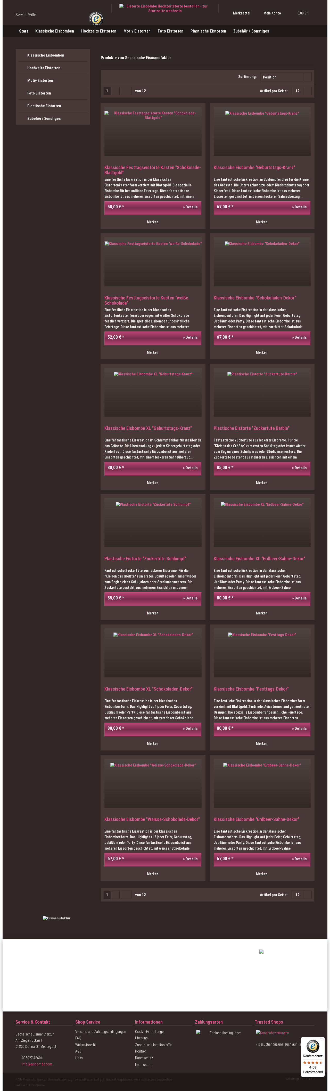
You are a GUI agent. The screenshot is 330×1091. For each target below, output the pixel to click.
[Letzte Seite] (126, 91)
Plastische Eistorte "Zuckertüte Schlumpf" (145, 558)
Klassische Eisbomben (45, 55)
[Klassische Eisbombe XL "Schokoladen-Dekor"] (152, 652)
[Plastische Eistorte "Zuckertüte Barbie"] (262, 392)
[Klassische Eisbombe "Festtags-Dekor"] (262, 652)
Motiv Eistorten (40, 80)
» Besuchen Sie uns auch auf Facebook (284, 1044)
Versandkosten (84, 1079)
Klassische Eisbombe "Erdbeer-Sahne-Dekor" (256, 819)
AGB (78, 1051)
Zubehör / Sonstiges (44, 118)
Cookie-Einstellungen (150, 1032)
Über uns (141, 1038)
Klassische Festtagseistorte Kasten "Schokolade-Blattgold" (152, 170)
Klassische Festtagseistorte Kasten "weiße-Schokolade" (147, 300)
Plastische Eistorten (44, 106)
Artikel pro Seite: (274, 91)
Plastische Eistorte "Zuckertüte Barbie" (252, 428)
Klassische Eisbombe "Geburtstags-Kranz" (254, 167)
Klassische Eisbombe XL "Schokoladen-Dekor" (148, 689)
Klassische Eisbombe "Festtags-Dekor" (251, 689)
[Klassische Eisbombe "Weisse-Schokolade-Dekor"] (152, 783)
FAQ (78, 1038)
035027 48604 (32, 1058)
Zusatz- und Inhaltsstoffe (153, 1045)
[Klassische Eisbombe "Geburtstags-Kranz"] (262, 131)
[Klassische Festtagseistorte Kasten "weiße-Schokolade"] (152, 261)
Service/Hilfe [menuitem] (26, 14)
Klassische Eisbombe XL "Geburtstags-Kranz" (148, 428)
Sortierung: (247, 76)
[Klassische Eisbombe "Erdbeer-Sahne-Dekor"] (262, 783)
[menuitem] (237, 13)
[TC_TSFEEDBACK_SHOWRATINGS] (284, 1033)
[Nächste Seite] (116, 91)
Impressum (143, 1065)
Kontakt (140, 1051)
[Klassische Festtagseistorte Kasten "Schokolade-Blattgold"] (152, 131)
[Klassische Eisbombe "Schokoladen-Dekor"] (262, 261)
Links (79, 1058)
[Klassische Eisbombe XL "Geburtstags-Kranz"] (152, 392)
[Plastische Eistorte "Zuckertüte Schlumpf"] (152, 522)
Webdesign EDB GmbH (300, 1079)
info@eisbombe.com (37, 1064)
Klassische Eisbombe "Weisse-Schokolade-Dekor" (152, 819)
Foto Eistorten (39, 93)
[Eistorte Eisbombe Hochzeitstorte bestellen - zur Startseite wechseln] (165, 8)
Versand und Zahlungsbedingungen (100, 1032)
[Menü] (322, 1040)
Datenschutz (144, 1058)
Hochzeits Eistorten (43, 68)
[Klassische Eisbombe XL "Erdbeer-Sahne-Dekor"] (262, 522)
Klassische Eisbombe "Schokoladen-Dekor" (255, 298)
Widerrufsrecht (85, 1045)
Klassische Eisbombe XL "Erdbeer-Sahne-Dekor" (259, 558)
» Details (190, 207)
